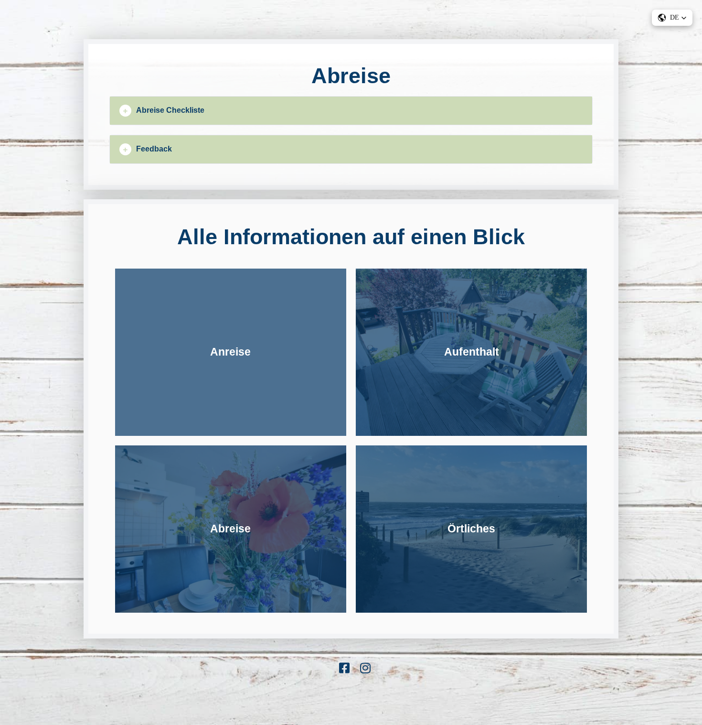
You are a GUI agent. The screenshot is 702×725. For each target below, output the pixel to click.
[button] (351, 111)
